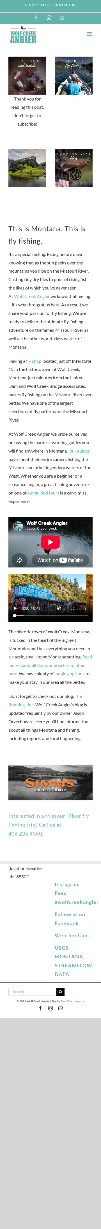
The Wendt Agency (72, 1001)
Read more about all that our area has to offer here (50, 665)
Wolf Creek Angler (32, 296)
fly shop (34, 361)
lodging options (69, 673)
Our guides (79, 450)
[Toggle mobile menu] (90, 34)
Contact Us (65, 4)
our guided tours (43, 492)
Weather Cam (72, 935)
